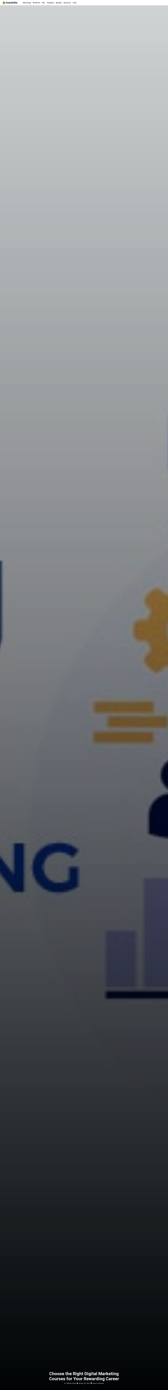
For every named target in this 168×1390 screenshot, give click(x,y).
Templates (50, 3)
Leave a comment (98, 1383)
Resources (67, 3)
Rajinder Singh (71, 1383)
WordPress (36, 3)
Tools (74, 3)
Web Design (27, 3)
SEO (43, 3)
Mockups (59, 3)
